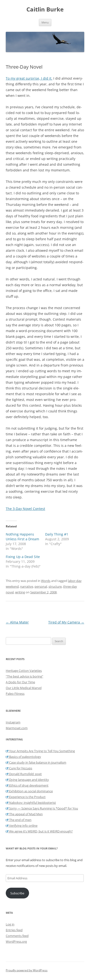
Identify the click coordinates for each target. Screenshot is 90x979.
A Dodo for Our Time (20, 682)
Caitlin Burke (45, 9)
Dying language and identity (28, 779)
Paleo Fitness (15, 693)
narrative (26, 586)
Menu (45, 22)
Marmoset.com (17, 728)
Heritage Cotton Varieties (24, 670)
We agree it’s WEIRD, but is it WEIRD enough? (40, 831)
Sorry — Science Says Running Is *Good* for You (43, 808)
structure (55, 586)
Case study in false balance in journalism (37, 762)
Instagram (13, 722)
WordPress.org (16, 941)
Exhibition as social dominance (30, 791)
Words (45, 581)
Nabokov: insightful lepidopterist (32, 802)
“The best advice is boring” (24, 676)
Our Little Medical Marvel (24, 688)
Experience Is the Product (27, 797)
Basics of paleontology (24, 757)
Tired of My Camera (66, 622)
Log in (10, 924)
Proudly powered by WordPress (27, 970)
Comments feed (17, 936)
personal (41, 586)
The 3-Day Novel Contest (25, 508)
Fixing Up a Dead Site (23, 556)
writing (20, 592)
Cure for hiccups (20, 768)
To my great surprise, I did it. (29, 78)
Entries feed (14, 930)
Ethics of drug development (28, 785)
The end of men (19, 820)
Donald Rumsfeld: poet (25, 774)
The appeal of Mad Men (25, 814)
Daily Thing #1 (56, 534)
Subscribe (17, 893)
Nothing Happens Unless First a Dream (22, 536)
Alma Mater (17, 622)
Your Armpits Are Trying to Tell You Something (41, 751)
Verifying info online (22, 825)
